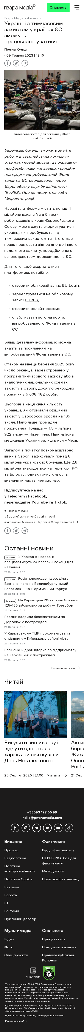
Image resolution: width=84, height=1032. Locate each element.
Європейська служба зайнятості (30, 516)
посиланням (35, 348)
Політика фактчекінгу (60, 879)
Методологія (53, 871)
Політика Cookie (18, 879)
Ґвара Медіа (13, 18)
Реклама (11, 887)
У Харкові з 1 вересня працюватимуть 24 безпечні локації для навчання (38, 562)
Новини (32, 18)
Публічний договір (20, 919)
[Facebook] (7, 63)
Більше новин (63, 668)
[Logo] (20, 7)
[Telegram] (25, 63)
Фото (8, 947)
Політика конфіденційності (19, 868)
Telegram (16, 496)
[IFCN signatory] (49, 973)
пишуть (43, 192)
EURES (31, 300)
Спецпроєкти (16, 955)
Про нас (11, 850)
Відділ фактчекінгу (58, 850)
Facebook (37, 496)
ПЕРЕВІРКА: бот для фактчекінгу (59, 860)
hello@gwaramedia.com (42, 817)
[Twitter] (16, 63)
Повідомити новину (59, 947)
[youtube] (58, 828)
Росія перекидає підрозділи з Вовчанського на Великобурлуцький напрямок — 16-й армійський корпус (36, 583)
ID (6, 903)
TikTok (60, 502)
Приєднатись (53, 939)
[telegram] (36, 828)
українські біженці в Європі (26, 522)
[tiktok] (69, 828)
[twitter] (47, 828)
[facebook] (15, 828)
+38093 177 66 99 (42, 812)
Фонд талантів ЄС (64, 522)
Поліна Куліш (15, 49)
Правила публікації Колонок (58, 957)
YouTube (39, 502)
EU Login (70, 285)
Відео (9, 939)
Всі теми (11, 911)
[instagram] (26, 828)
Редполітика (15, 858)
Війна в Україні (17, 510)
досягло (46, 388)
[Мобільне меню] (77, 7)
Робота (10, 895)
